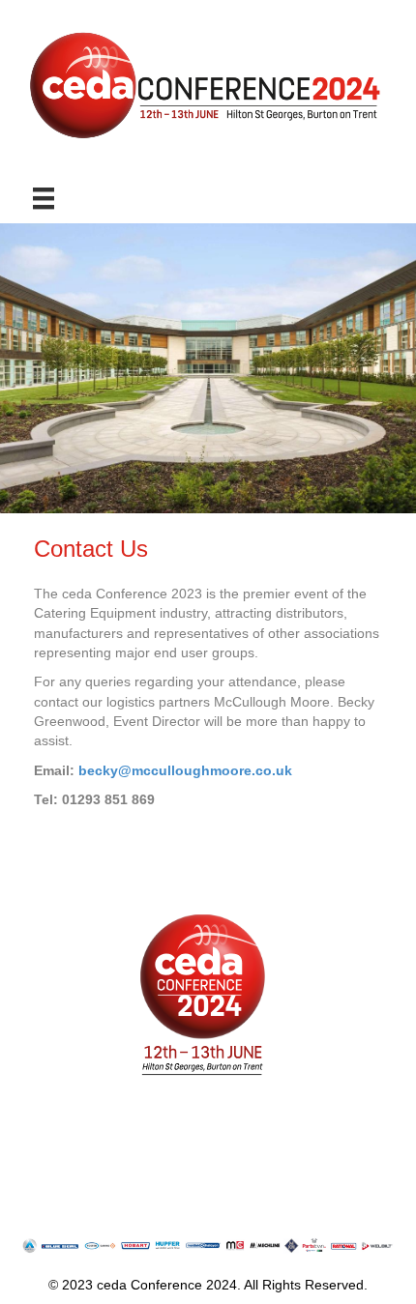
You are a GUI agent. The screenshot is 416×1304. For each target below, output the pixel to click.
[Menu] (43, 198)
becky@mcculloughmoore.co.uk (185, 770)
